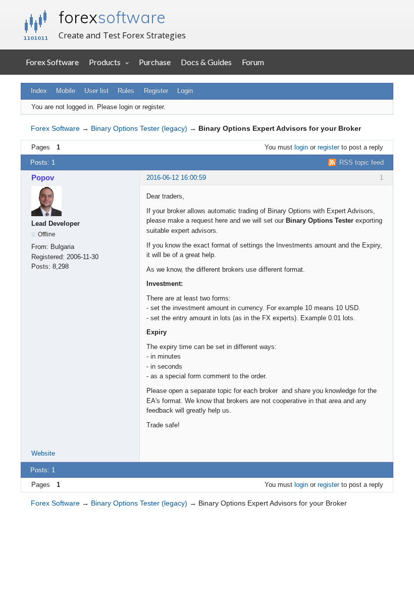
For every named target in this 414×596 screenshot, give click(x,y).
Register (156, 90)
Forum (253, 62)
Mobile (65, 90)
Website (43, 453)
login (301, 147)
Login (185, 90)
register (328, 147)
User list (96, 90)
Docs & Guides (206, 62)
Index (39, 90)
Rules (126, 90)
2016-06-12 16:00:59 (176, 177)
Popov (42, 177)
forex (112, 17)
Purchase (155, 62)
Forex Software (52, 62)
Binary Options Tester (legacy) (139, 128)
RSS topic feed (361, 162)
